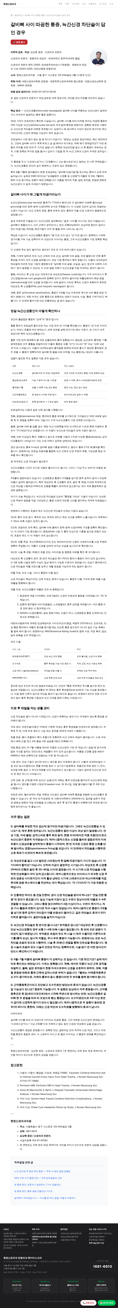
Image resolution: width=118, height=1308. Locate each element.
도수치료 (103, 4)
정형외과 (92, 4)
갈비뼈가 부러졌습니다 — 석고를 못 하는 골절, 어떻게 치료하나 (45, 1198)
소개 (111, 4)
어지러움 (75, 4)
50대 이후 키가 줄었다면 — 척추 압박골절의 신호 (38, 1178)
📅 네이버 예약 (106, 1303)
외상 (84, 4)
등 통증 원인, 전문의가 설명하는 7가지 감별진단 (37, 1184)
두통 (67, 4)
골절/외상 (18, 15)
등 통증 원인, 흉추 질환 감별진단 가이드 (33, 1191)
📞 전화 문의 (88, 1303)
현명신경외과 (9, 4)
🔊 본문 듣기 (19, 42)
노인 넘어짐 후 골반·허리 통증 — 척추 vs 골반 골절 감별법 (42, 1171)
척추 (60, 4)
